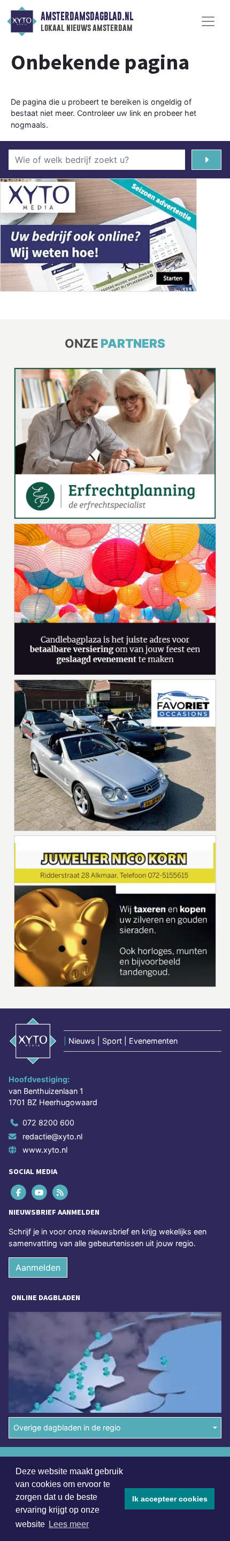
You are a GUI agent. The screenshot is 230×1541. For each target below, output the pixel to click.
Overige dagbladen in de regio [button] (67, 1427)
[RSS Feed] (60, 1192)
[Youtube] (39, 1192)
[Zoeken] (206, 160)
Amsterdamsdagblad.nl (87, 16)
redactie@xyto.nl (52, 1136)
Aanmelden (38, 1268)
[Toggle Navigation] (208, 21)
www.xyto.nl (44, 1149)
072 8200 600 (48, 1122)
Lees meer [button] (69, 1524)
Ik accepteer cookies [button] (170, 1499)
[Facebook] (19, 1192)
